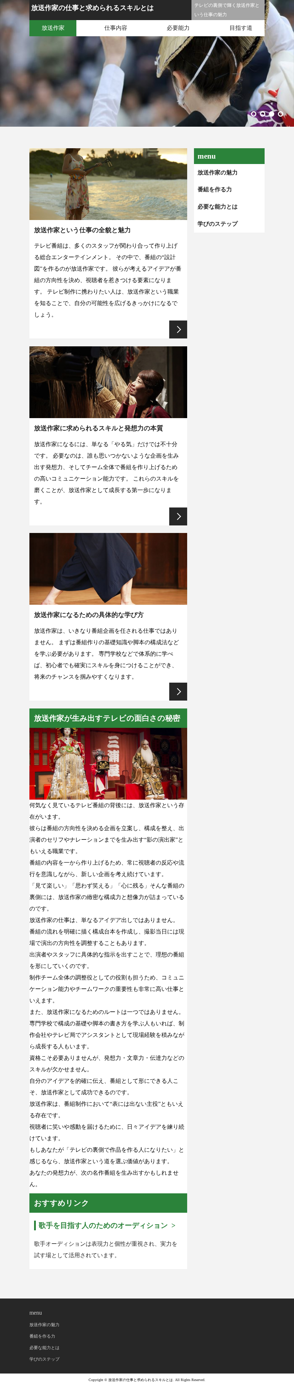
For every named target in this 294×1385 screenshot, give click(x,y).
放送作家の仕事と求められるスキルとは (92, 7)
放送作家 (53, 28)
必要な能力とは (218, 206)
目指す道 (240, 28)
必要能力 (178, 28)
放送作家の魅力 (218, 172)
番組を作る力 (215, 189)
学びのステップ (218, 224)
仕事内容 (115, 28)
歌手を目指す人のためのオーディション (103, 1225)
